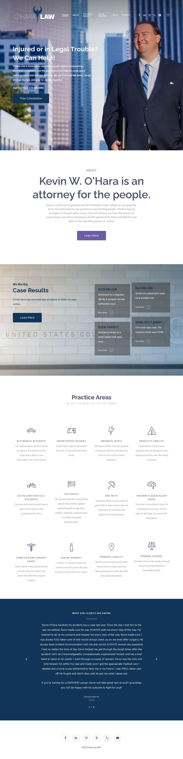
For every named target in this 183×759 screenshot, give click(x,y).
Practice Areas (87, 15)
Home (65, 15)
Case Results (102, 15)
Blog (115, 15)
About (76, 15)
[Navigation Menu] (168, 15)
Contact (126, 15)
